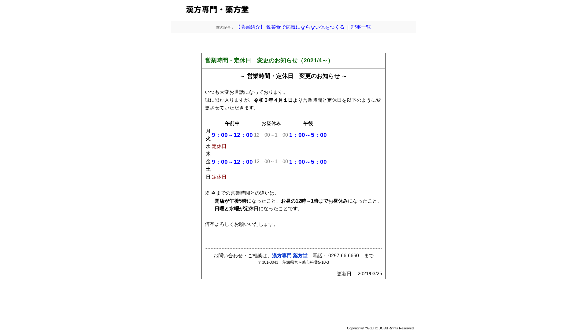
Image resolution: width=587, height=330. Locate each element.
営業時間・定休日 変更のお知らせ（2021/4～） (269, 60)
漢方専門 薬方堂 (290, 255)
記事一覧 (361, 27)
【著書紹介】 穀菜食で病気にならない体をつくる (280, 27)
